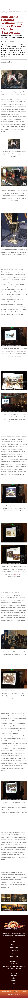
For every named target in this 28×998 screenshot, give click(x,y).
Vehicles (14, 947)
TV (14, 983)
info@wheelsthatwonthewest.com (14, 935)
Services (14, 961)
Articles (14, 975)
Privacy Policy (14, 996)
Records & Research (14, 968)
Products (14, 950)
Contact (14, 957)
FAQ (14, 954)
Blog (14, 978)
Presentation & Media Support (14, 966)
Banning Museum (17, 574)
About (14, 944)
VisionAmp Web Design (15, 994)
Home (14, 941)
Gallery (14, 980)
